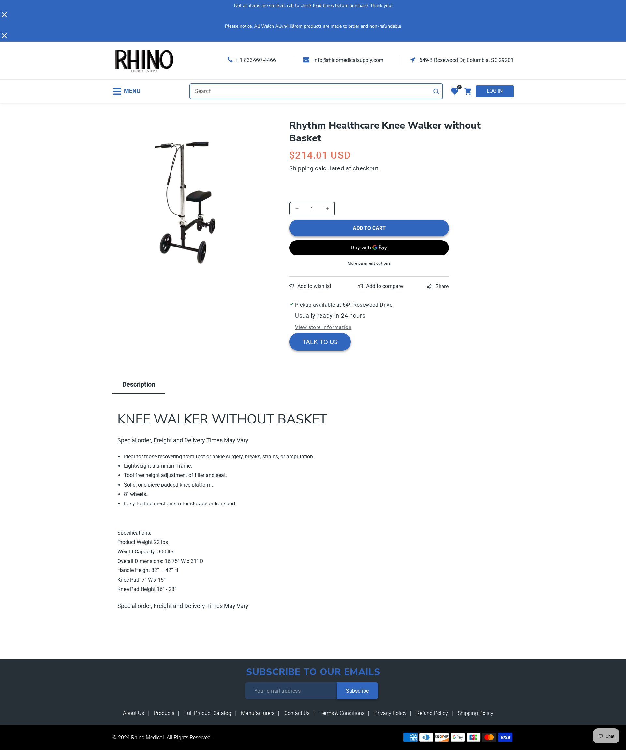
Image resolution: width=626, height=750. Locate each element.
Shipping (301, 168)
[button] (126, 91)
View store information (323, 327)
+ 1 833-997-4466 (255, 60)
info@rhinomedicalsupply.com (347, 60)
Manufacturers (258, 713)
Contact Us (297, 713)
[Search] (436, 91)
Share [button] (442, 286)
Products (164, 713)
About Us (133, 713)
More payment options (369, 263)
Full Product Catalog (207, 713)
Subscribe (357, 691)
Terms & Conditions (342, 713)
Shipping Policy (475, 713)
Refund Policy (432, 713)
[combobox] (316, 91)
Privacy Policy (390, 713)
